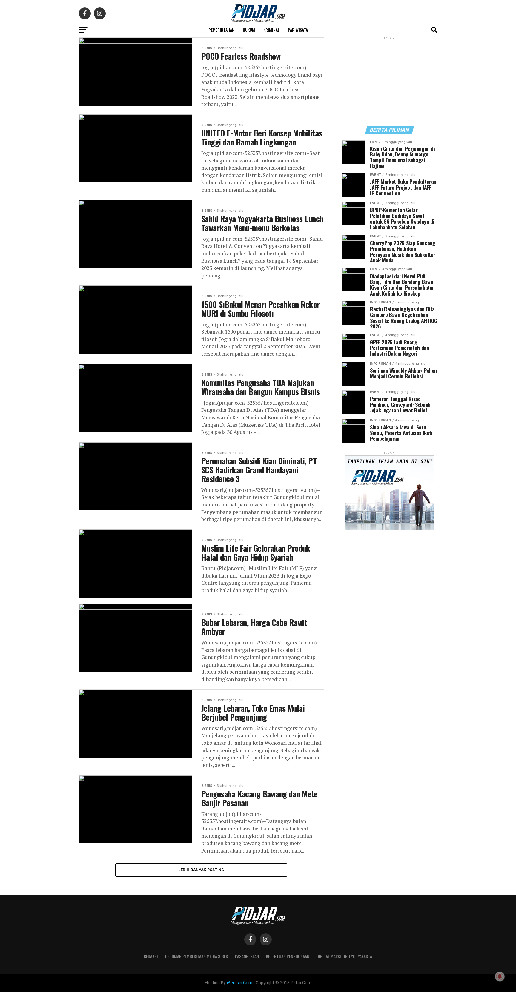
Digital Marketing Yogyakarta (344, 956)
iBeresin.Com (239, 982)
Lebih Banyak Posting (201, 869)
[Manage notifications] (500, 976)
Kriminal (271, 30)
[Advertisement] (389, 81)
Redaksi (151, 956)
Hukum (249, 30)
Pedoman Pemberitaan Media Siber (196, 956)
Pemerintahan (221, 30)
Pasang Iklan (247, 956)
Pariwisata (298, 30)
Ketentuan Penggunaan (287, 956)
